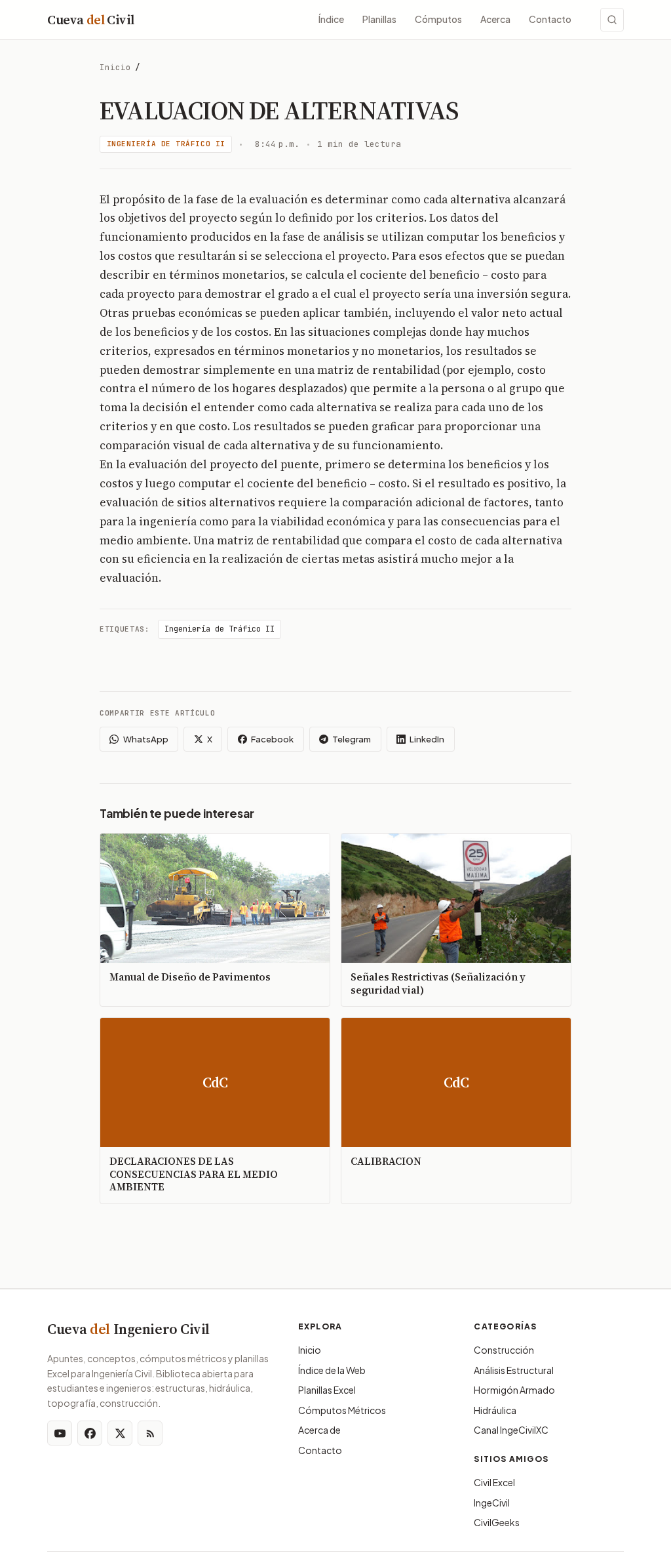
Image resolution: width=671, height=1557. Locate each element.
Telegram (351, 739)
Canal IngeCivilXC (511, 1430)
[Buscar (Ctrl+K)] (612, 19)
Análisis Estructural (514, 1370)
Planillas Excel (327, 1390)
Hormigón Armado (514, 1390)
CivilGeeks (497, 1522)
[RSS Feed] (150, 1433)
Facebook (272, 739)
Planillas (379, 19)
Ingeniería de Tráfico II (166, 143)
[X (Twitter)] (119, 1433)
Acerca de (319, 1430)
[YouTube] (59, 1433)
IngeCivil (492, 1502)
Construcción (504, 1350)
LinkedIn (427, 739)
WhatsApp (145, 739)
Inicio (115, 67)
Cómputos (438, 19)
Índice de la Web (332, 1370)
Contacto (550, 19)
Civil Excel (494, 1482)
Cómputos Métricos (342, 1410)
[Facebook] (89, 1433)
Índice (331, 19)
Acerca (495, 19)
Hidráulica (495, 1410)
